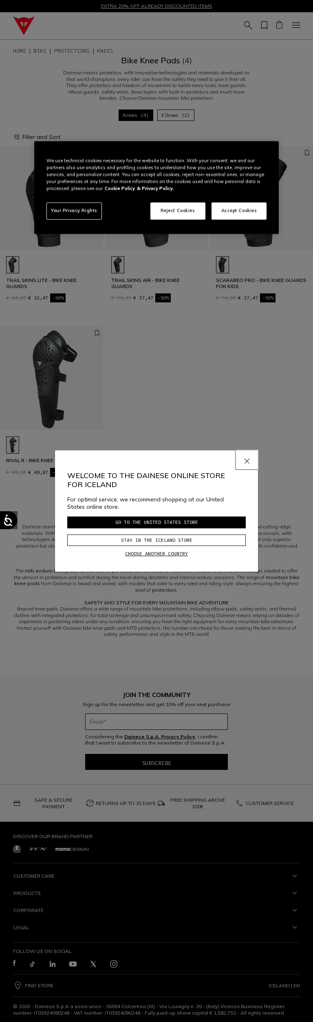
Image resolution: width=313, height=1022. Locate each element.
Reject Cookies (178, 211)
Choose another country (156, 553)
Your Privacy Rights (74, 211)
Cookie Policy (120, 189)
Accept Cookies (239, 211)
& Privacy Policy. (155, 189)
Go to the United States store (156, 522)
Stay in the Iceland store (156, 540)
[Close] (247, 459)
